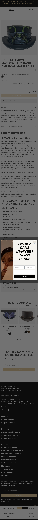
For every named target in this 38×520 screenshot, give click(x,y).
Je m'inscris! (25, 276)
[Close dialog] (34, 242)
